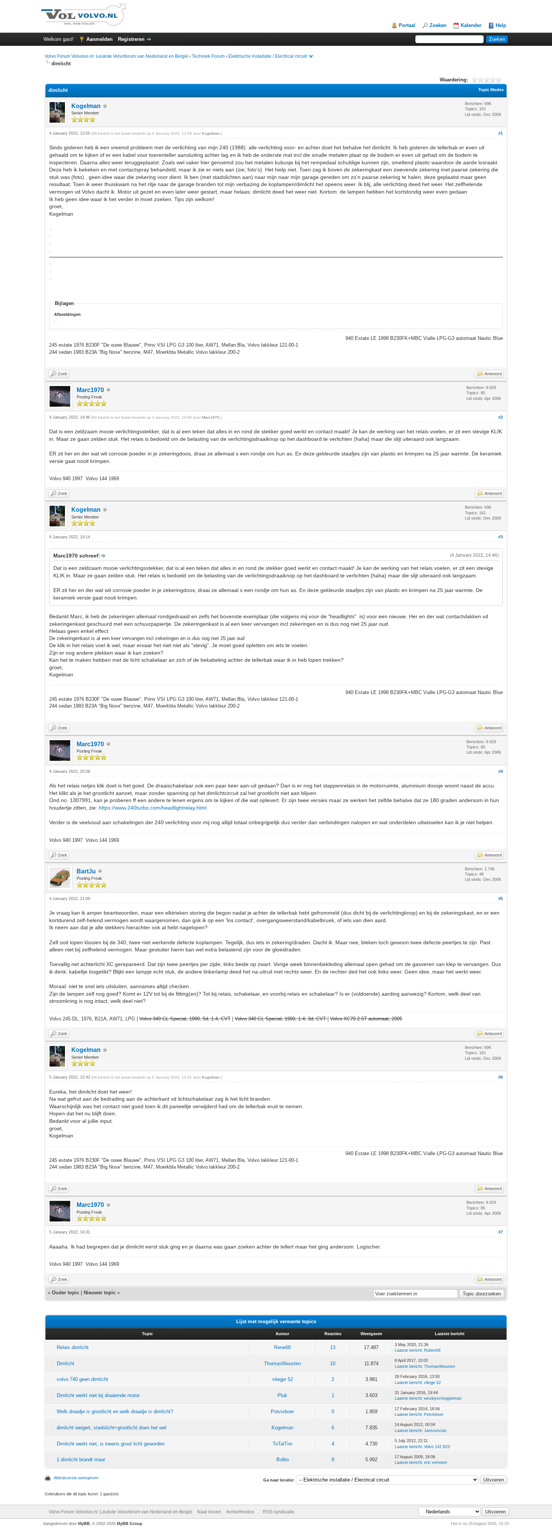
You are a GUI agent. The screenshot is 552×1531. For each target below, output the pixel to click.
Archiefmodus (240, 1511)
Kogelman (86, 106)
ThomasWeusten (282, 1363)
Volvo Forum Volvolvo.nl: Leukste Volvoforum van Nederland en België (116, 56)
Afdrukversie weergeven (76, 1477)
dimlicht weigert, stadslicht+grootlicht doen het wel (111, 1427)
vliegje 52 (282, 1379)
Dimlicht (65, 1363)
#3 (500, 537)
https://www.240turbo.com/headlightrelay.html (153, 808)
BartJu (86, 871)
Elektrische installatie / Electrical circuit (267, 56)
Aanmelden (99, 39)
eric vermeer (435, 1462)
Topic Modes (491, 89)
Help (501, 25)
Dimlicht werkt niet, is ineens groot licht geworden (110, 1444)
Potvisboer (282, 1411)
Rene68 (282, 1347)
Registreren (131, 39)
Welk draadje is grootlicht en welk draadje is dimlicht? (115, 1411)
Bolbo (282, 1459)
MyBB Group (129, 1523)
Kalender (471, 25)
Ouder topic (65, 1292)
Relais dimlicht (73, 1347)
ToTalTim (283, 1444)
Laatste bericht (408, 1350)
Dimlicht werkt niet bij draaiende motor (98, 1395)
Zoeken (438, 25)
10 (332, 1363)
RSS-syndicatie (278, 1511)
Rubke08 (432, 1350)
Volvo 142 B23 (437, 1446)
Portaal (407, 25)
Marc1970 (90, 390)
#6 (500, 1077)
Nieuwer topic (100, 1292)
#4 (500, 771)
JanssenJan (435, 1430)
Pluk (282, 1395)
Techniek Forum (208, 56)
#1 (500, 133)
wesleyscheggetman (443, 1398)
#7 (500, 1232)
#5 (500, 898)
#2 (500, 417)
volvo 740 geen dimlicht (82, 1379)
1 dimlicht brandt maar (81, 1459)
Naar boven (209, 1511)
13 (332, 1347)
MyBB (84, 1523)
